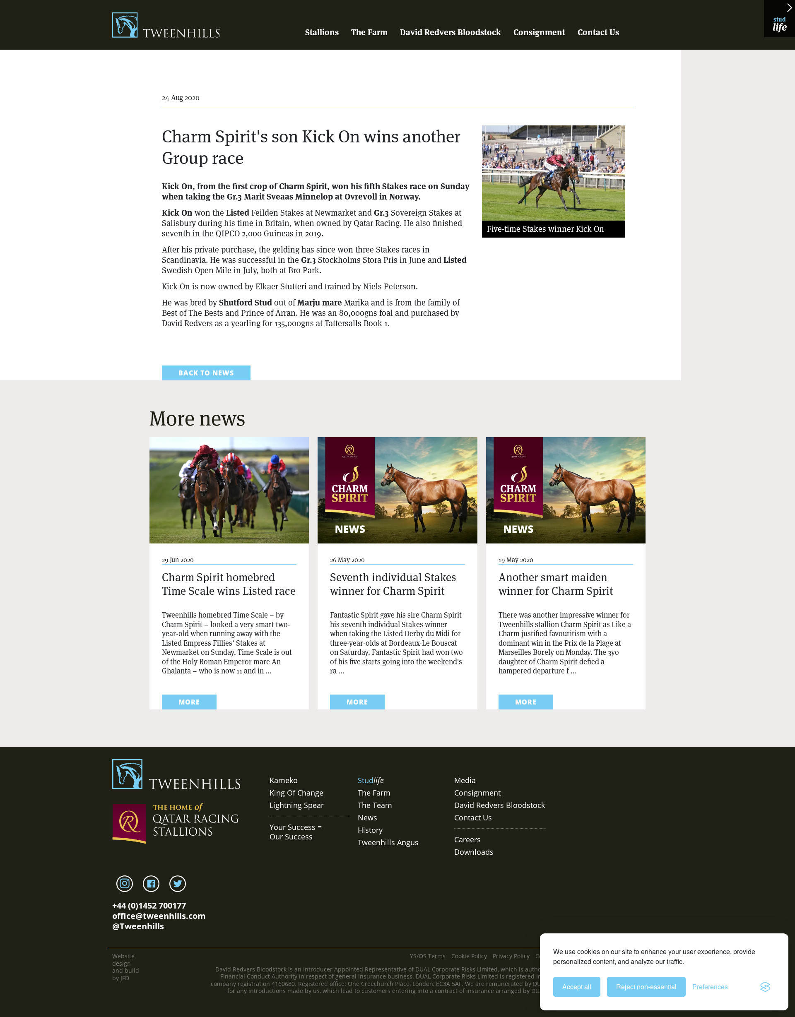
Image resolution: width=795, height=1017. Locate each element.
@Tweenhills (138, 926)
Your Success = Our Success (296, 831)
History (370, 830)
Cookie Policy (469, 956)
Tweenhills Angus (388, 842)
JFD (124, 978)
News (367, 817)
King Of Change (296, 793)
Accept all (576, 986)
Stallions (322, 32)
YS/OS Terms (428, 956)
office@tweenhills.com (159, 915)
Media (465, 780)
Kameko (284, 780)
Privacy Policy (511, 956)
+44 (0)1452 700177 (149, 905)
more (189, 702)
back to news (206, 372)
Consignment (539, 32)
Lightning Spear (297, 805)
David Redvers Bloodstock (450, 32)
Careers (467, 839)
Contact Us (598, 32)
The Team (375, 805)
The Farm (369, 32)
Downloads (474, 852)
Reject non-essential (646, 986)
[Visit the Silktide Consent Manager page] (765, 987)
